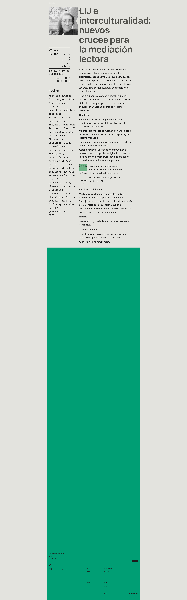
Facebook (88, 571)
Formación (81, 6)
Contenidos (95, 6)
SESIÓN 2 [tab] (83, 175)
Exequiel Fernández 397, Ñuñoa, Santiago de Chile (58, 569)
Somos (66, 10)
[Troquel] (50, 566)
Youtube (88, 578)
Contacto (78, 10)
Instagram (88, 582)
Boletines (109, 6)
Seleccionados (67, 6)
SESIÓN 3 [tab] (83, 182)
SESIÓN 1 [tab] (83, 167)
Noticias (122, 6)
